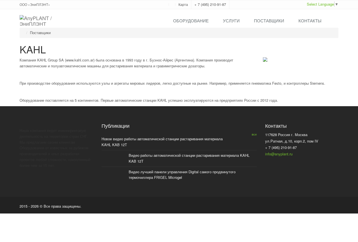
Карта (183, 4)
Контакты (309, 20)
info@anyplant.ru (279, 153)
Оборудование (191, 20)
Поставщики (269, 20)
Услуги (231, 20)
